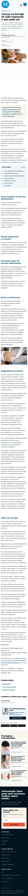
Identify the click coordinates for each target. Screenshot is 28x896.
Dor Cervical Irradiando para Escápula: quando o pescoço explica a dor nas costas (18, 744)
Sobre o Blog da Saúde (7, 834)
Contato (3, 844)
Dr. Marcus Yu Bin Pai (15, 747)
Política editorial (5, 854)
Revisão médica (5, 858)
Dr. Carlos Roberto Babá (16, 762)
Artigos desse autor (18, 717)
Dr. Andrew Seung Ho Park (17, 709)
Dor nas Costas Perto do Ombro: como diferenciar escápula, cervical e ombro (18, 758)
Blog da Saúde (6, 4)
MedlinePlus (6, 684)
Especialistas (4, 841)
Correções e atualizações (7, 864)
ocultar (23, 167)
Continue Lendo (16, 752)
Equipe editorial (5, 837)
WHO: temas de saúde (9, 687)
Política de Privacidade (6, 878)
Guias (2, 872)
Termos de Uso (5, 881)
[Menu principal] (21, 4)
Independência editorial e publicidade (10, 875)
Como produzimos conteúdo (8, 851)
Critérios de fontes (5, 861)
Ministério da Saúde (8, 690)
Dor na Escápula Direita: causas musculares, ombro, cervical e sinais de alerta (19, 772)
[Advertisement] (14, 80)
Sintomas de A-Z (5, 10)
